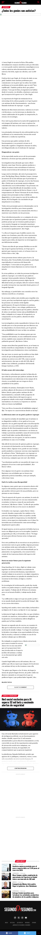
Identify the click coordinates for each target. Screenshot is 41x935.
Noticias (12, 922)
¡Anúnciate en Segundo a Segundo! (21, 925)
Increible (27, 922)
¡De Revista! (20, 922)
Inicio (6, 922)
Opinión (34, 922)
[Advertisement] (20, 795)
